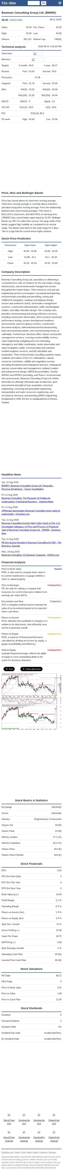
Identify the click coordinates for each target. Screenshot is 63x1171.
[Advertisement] (31, 156)
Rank (29, 1152)
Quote (17, 1152)
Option (35, 1152)
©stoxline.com (7, 1152)
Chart (23, 1152)
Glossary (52, 1152)
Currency (43, 1152)
